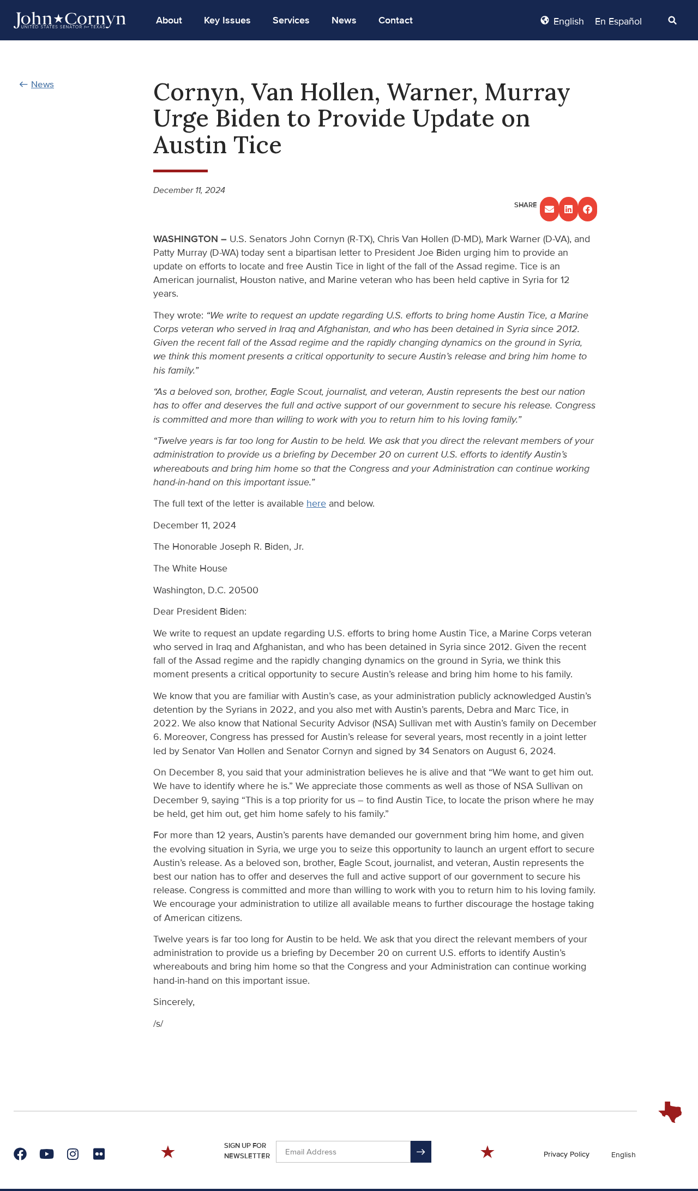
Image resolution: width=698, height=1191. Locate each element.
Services (291, 20)
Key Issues (227, 20)
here (316, 503)
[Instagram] (72, 1154)
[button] (169, 20)
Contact (395, 20)
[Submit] (421, 1152)
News (344, 20)
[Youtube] (46, 1154)
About (169, 20)
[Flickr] (99, 1154)
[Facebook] (20, 1154)
